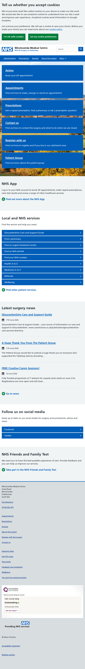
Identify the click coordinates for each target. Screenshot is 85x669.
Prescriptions (24, 58)
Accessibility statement (11, 646)
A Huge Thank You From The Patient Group (29, 343)
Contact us (12, 122)
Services (35, 58)
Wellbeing (9, 282)
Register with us (15, 140)
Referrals (8, 276)
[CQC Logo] (11, 591)
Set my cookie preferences (43, 36)
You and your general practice (14, 578)
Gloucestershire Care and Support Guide (24, 232)
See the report (11, 610)
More (63, 58)
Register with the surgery (12, 537)
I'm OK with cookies (13, 36)
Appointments (10, 58)
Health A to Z (11, 263)
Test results (6, 562)
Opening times (8, 551)
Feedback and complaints (12, 567)
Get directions (7, 502)
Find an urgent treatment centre (20, 245)
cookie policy (55, 29)
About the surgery (49, 58)
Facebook (9, 429)
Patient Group (14, 157)
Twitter (7, 435)
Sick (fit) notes (7, 556)
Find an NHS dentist (14, 251)
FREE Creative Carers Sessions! (21, 368)
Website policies (8, 655)
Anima (9, 70)
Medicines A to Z (12, 270)
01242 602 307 (8, 507)
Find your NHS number (15, 257)
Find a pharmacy (12, 239)
